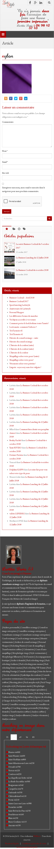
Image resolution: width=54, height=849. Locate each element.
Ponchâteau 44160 (16, 814)
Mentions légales (12, 843)
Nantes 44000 (14, 752)
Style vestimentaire (38, 653)
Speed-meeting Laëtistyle (19, 305)
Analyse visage (8, 715)
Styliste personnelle (11, 627)
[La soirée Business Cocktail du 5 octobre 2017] (10, 247)
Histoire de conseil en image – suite (23, 338)
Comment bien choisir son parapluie (34, 429)
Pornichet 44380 (15, 807)
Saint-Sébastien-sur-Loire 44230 (21, 763)
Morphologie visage (20, 653)
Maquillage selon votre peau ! (21, 360)
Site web (5, 173)
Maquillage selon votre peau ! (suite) (24, 356)
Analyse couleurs (9, 719)
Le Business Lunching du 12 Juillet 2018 (32, 257)
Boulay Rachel (15, 440)
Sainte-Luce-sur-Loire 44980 (20, 803)
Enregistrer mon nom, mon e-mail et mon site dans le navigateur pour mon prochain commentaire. (23, 189)
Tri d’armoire (28, 656)
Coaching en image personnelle (25, 708)
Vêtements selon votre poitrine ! (22, 363)
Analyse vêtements (40, 715)
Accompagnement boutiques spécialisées (29, 689)
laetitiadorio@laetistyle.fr (27, 847)
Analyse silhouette (23, 715)
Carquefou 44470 (15, 788)
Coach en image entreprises (28, 638)
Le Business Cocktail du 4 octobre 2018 (32, 270)
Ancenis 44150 (14, 825)
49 (20, 737)
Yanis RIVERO (15, 447)
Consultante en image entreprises (35, 634)
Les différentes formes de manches (23, 316)
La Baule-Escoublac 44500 (19, 781)
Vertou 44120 (14, 770)
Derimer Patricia (16, 455)
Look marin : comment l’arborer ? (23, 327)
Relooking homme (42, 693)
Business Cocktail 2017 (18, 301)
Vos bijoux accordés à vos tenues (22, 319)
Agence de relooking (43, 697)
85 (33, 737)
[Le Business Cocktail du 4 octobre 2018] (10, 273)
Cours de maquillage (35, 645)
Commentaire (8, 122)
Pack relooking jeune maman (31, 664)
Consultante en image (11, 634)
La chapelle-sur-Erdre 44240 (20, 777)
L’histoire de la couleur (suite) (21, 345)
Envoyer (7, 211)
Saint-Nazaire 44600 (16, 755)
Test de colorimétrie (11, 675)
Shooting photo (16, 682)
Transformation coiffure (12, 649)
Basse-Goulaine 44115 (17, 821)
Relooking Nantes (18, 645)
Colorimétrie (28, 649)
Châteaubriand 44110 (17, 796)
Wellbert (37, 836)
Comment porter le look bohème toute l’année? (29, 323)
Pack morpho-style (32, 682)
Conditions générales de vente (34, 843)
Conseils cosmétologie (28, 671)
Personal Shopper (16, 312)
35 (7, 737)
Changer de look (10, 700)
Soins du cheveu (44, 671)
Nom (4, 151)
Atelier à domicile (18, 660)
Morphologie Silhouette (12, 656)
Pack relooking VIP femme (35, 667)
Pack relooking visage (36, 660)
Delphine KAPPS (16, 469)
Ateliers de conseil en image (26, 642)
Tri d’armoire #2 (16, 330)
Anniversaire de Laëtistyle (20, 308)
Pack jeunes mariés (24, 686)
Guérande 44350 (15, 792)
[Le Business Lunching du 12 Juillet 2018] (10, 261)
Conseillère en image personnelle (23, 704)
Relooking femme (26, 693)
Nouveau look (24, 700)
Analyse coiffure (38, 711)
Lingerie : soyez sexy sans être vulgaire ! (25, 367)
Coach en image (8, 638)
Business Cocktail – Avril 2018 (21, 297)
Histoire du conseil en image (20, 341)
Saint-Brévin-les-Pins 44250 (19, 810)
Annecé (12, 433)
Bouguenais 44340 (15, 785)
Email (5, 162)
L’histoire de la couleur (18, 352)
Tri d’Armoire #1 (16, 334)
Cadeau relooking (9, 697)
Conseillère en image (29, 627)
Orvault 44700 (14, 766)
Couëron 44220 (14, 774)
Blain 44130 (13, 818)
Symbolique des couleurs (31, 675)
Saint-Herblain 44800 (17, 759)
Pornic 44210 (13, 799)
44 (14, 737)
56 (27, 737)
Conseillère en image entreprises (31, 631)
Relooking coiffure (26, 697)
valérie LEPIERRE (17, 513)
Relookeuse (36, 700)
